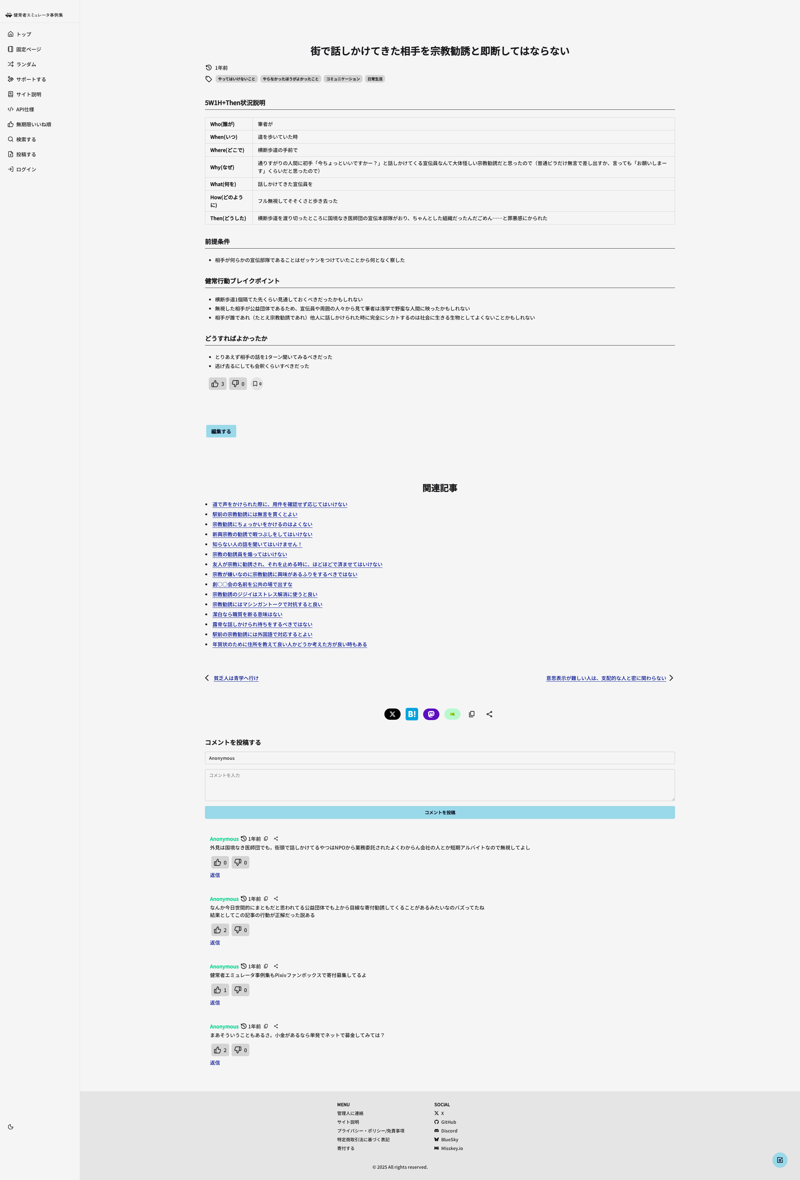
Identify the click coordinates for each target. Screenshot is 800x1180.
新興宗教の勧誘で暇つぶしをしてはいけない (262, 534)
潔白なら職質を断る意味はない (247, 614)
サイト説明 (348, 1122)
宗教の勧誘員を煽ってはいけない (249, 554)
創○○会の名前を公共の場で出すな (252, 584)
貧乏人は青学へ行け (236, 678)
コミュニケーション (343, 78)
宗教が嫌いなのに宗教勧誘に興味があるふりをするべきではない (285, 574)
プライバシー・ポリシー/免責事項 (370, 1130)
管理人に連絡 (350, 1113)
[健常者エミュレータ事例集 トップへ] (40, 15)
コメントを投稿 (440, 812)
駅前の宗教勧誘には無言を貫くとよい (255, 514)
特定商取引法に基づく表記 (363, 1139)
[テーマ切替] (10, 1126)
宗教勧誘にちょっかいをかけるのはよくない (262, 524)
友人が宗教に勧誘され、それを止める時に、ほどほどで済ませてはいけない (297, 564)
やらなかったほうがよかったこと (291, 78)
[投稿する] (780, 1159)
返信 (215, 875)
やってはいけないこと (236, 78)
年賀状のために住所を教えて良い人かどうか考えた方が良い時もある (289, 644)
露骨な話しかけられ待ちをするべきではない (262, 624)
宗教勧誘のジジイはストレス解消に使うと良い (265, 594)
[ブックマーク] (40, 1136)
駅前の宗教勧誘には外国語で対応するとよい (262, 634)
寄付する (346, 1148)
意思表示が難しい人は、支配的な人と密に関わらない (606, 678)
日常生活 (375, 78)
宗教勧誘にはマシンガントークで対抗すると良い (267, 604)
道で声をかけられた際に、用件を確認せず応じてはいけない (280, 504)
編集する (221, 431)
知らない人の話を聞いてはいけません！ (257, 544)
